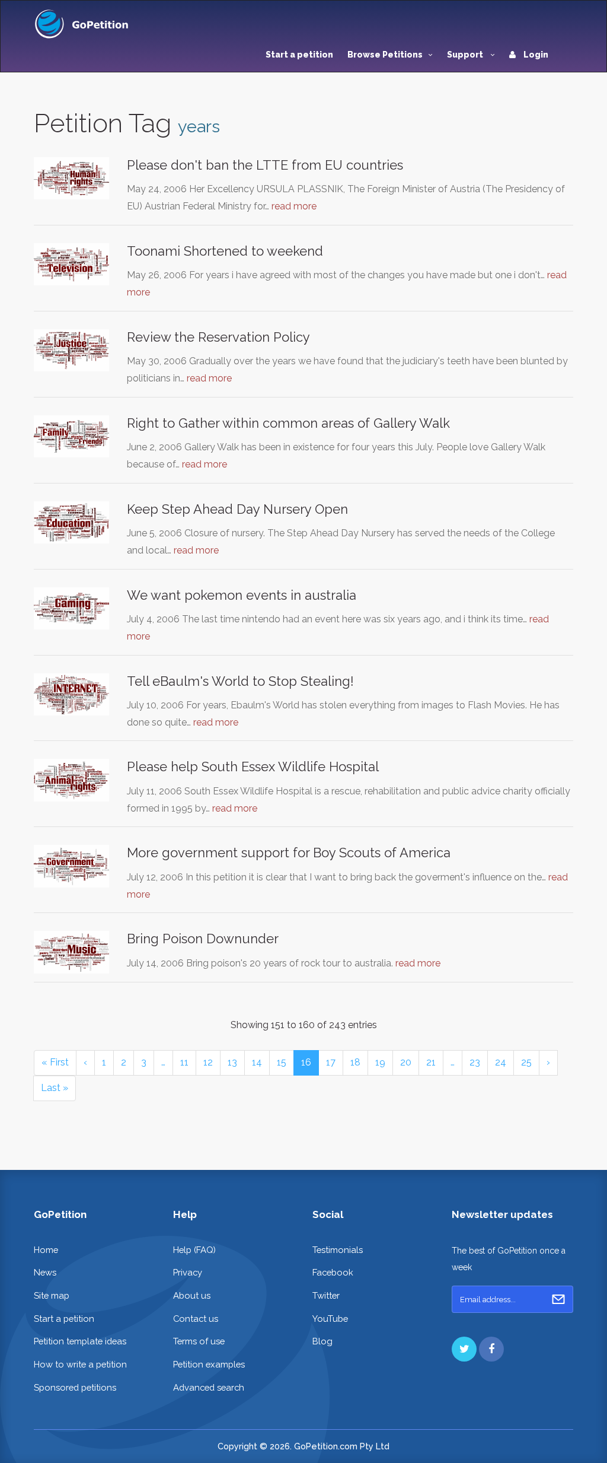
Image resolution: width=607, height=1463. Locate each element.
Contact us (195, 1318)
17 (331, 1062)
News (45, 1272)
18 (355, 1062)
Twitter (326, 1295)
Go (558, 1299)
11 (184, 1062)
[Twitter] (464, 1349)
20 (405, 1062)
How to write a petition (80, 1364)
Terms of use (199, 1341)
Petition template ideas (80, 1341)
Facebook (332, 1272)
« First (55, 1062)
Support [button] (466, 54)
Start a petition (299, 54)
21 (431, 1062)
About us (191, 1295)
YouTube (330, 1318)
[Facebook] (491, 1349)
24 (500, 1062)
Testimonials (337, 1250)
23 (474, 1062)
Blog (322, 1341)
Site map (51, 1295)
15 (281, 1062)
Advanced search (208, 1387)
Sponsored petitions (75, 1387)
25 (526, 1062)
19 (380, 1062)
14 (257, 1062)
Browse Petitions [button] (385, 54)
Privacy (187, 1272)
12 (208, 1062)
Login (535, 54)
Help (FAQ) (194, 1250)
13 (232, 1062)
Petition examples (209, 1364)
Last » (54, 1087)
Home (46, 1250)
